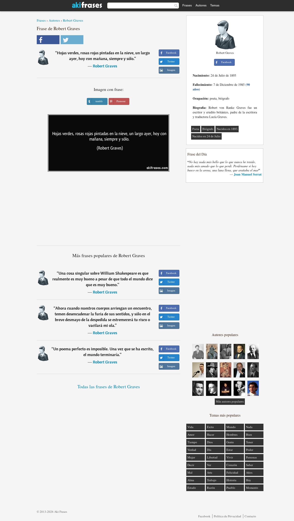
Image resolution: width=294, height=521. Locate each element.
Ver (209, 465)
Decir (190, 465)
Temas (214, 5)
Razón (211, 488)
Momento (252, 488)
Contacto (250, 516)
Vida (190, 427)
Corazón (231, 465)
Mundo (231, 427)
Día (209, 450)
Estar (229, 450)
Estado (191, 488)
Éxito (210, 427)
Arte (209, 472)
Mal (189, 472)
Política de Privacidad (227, 516)
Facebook (204, 516)
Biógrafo (207, 129)
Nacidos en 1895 (227, 129)
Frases (187, 5)
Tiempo (192, 442)
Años (249, 472)
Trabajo (211, 480)
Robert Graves (73, 20)
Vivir (229, 457)
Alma (190, 480)
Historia (231, 480)
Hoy (248, 480)
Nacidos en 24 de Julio (206, 136)
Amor (190, 434)
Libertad (212, 457)
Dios (210, 442)
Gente (230, 442)
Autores (200, 5)
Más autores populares (230, 401)
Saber (249, 465)
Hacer (210, 434)
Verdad (191, 450)
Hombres (231, 434)
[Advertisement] (108, 210)
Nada (249, 427)
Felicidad (232, 472)
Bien (249, 434)
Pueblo (230, 488)
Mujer (191, 457)
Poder (249, 450)
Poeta (195, 129)
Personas (251, 457)
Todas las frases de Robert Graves (108, 386)
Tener (249, 442)
